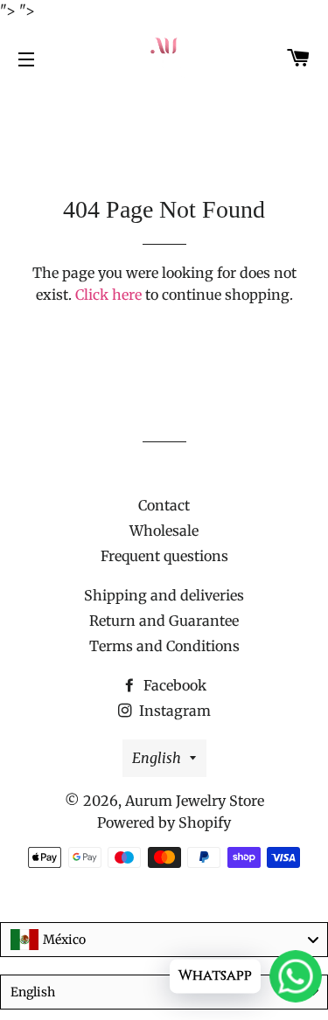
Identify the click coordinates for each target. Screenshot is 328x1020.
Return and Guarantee (164, 620)
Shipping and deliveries (164, 595)
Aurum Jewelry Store (194, 800)
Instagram (173, 710)
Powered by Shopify (164, 822)
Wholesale (164, 530)
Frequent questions (164, 556)
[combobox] (164, 939)
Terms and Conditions (164, 646)
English (156, 758)
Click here (108, 294)
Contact (164, 505)
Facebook (173, 685)
